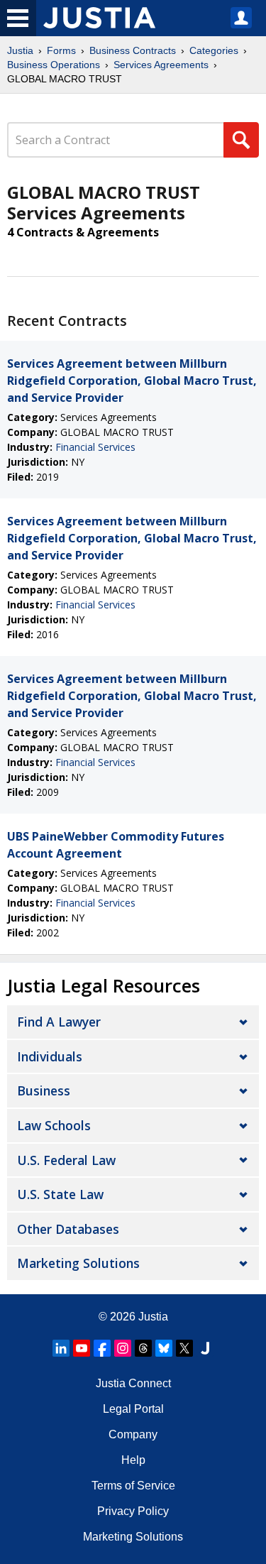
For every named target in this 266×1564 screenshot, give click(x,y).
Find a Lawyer (59, 1021)
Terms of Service (133, 1486)
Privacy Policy (133, 1511)
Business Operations (53, 64)
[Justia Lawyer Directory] (205, 1348)
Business (43, 1090)
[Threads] (143, 1348)
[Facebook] (102, 1348)
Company (133, 1434)
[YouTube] (81, 1348)
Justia (20, 50)
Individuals (49, 1056)
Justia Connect (133, 1383)
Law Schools (54, 1125)
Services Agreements (161, 64)
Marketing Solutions (78, 1263)
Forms (61, 50)
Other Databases (68, 1228)
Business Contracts (132, 50)
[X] (184, 1348)
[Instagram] (122, 1348)
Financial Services (95, 447)
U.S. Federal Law (66, 1160)
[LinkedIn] (61, 1348)
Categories (213, 50)
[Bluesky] (163, 1348)
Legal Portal (133, 1409)
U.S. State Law (60, 1194)
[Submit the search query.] (241, 140)
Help (133, 1460)
